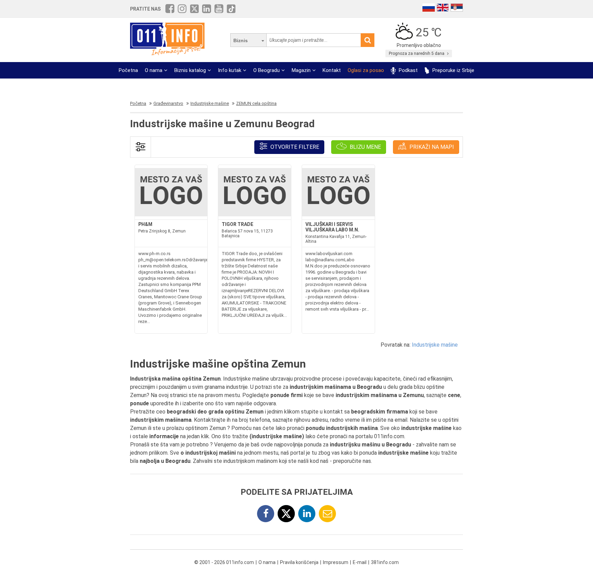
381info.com (385, 562)
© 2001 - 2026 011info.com (224, 562)
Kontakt (332, 70)
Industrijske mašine (435, 345)
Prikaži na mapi (431, 147)
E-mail (360, 562)
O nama (153, 70)
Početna (128, 70)
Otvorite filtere (294, 147)
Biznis (240, 40)
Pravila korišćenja (299, 562)
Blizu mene (364, 147)
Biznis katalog (190, 70)
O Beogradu (266, 70)
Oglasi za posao (366, 70)
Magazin (301, 70)
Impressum (335, 562)
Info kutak (229, 70)
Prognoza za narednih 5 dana (417, 53)
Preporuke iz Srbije (452, 70)
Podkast (407, 70)
